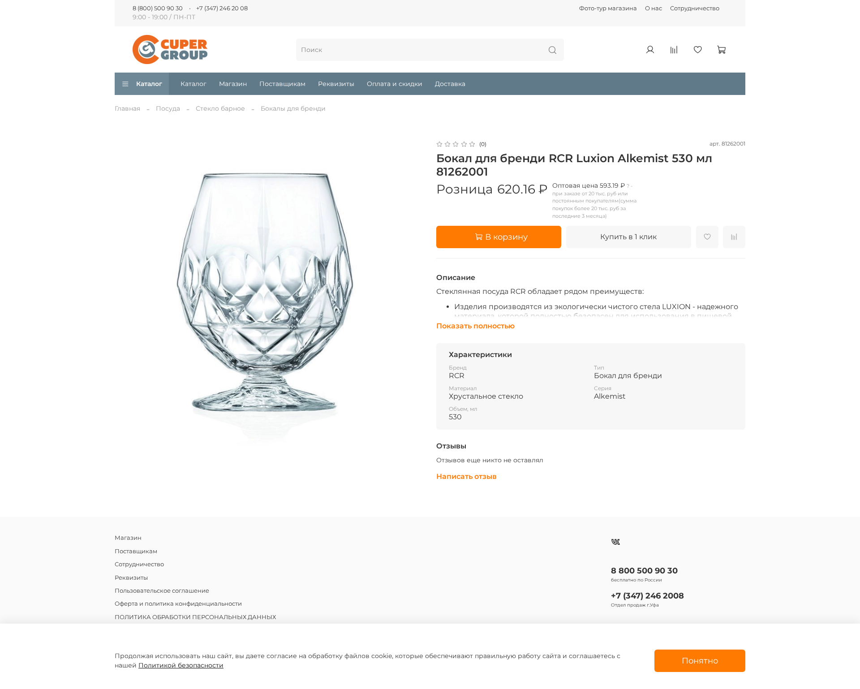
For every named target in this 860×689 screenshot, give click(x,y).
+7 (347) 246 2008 (647, 595)
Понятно (700, 660)
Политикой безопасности (181, 665)
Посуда (168, 108)
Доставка (450, 84)
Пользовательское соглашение (162, 590)
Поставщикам (282, 84)
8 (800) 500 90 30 (158, 8)
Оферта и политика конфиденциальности (178, 603)
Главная (127, 108)
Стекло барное (220, 108)
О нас (653, 8)
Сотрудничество (694, 8)
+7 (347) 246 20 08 (222, 8)
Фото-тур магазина (608, 8)
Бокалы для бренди (293, 108)
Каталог (149, 84)
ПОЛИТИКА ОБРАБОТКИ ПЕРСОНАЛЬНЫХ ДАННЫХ (195, 617)
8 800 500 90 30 (644, 570)
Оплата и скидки (394, 84)
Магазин (233, 84)
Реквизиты (336, 84)
